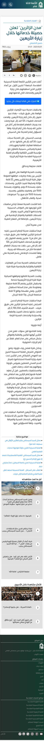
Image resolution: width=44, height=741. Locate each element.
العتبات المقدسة (30, 20)
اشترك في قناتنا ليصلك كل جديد (21, 101)
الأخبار (41, 686)
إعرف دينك (39, 666)
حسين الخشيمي (36, 43)
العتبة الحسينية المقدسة (34, 705)
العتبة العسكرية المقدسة (34, 718)
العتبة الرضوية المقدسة (35, 711)
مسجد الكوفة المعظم (35, 722)
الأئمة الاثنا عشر (31, 4)
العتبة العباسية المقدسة (35, 708)
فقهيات (40, 662)
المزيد (41, 693)
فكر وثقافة (39, 673)
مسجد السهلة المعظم (35, 729)
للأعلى (3, 733)
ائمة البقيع (39, 725)
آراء (42, 679)
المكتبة (40, 690)
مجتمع (41, 669)
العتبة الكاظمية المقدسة (34, 715)
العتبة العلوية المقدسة (35, 701)
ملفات (41, 683)
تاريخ (41, 676)
